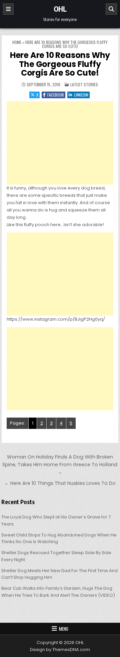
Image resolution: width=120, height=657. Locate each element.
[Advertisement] (60, 142)
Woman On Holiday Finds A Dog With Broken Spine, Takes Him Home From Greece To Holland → (59, 465)
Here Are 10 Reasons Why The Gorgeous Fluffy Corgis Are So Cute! (60, 64)
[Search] (111, 9)
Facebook (55, 95)
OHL (60, 8)
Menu (63, 628)
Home (16, 42)
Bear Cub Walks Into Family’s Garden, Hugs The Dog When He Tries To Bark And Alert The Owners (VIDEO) (58, 591)
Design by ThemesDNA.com (60, 649)
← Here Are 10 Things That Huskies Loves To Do (60, 483)
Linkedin (81, 95)
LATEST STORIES (84, 84)
